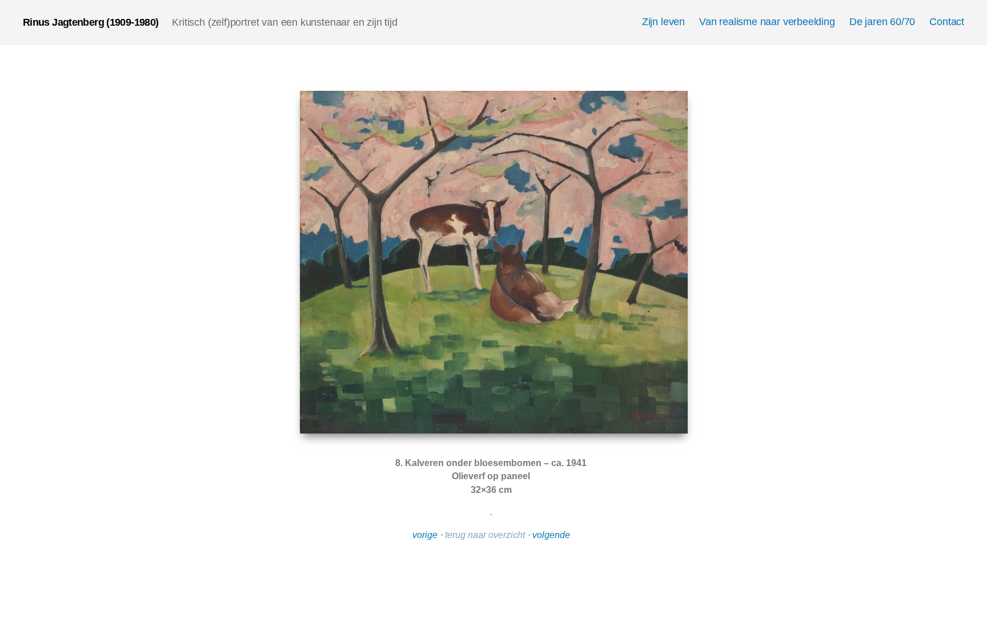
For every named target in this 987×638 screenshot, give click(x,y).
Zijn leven (663, 21)
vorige (425, 535)
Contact (946, 21)
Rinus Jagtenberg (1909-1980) (90, 22)
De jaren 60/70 (882, 21)
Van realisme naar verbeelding (767, 21)
